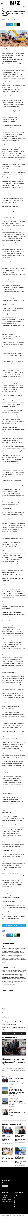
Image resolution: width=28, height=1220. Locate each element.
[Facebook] (8, 24)
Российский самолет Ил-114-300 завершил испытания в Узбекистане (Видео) (17, 1102)
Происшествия (5, 1057)
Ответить (3, 962)
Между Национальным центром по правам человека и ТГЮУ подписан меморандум (16, 1081)
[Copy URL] (18, 24)
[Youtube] (15, 1206)
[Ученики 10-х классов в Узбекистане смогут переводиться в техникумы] (7, 1151)
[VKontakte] (15, 1204)
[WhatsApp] (15, 24)
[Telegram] (11, 24)
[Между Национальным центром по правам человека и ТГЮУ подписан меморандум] (5, 1079)
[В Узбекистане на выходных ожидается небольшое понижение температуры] (5, 1090)
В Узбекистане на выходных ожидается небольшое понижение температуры (16, 1091)
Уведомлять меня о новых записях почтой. (14, 1031)
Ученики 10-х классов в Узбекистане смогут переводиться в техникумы (7, 1158)
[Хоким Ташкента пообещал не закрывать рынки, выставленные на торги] (5, 1112)
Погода (10, 1087)
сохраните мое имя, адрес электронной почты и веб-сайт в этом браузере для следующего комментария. (13, 1022)
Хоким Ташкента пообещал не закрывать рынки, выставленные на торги (17, 1113)
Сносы (7, 930)
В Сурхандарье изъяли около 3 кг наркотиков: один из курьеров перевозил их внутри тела (14, 1062)
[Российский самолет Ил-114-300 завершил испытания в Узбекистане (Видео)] (5, 1101)
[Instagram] (15, 1200)
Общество (4, 8)
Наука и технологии (13, 1098)
